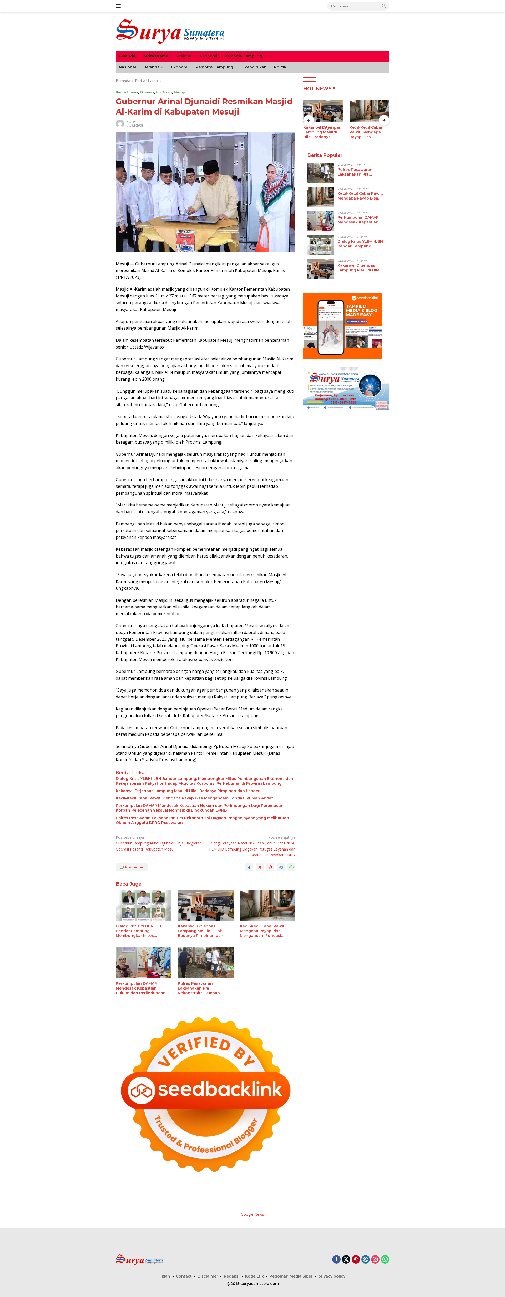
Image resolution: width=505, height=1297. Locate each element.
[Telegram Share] (281, 867)
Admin (131, 122)
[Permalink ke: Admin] (120, 123)
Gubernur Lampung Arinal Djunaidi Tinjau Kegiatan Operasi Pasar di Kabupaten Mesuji (159, 843)
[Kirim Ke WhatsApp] (291, 867)
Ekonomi (208, 56)
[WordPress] (365, 1259)
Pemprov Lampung (243, 56)
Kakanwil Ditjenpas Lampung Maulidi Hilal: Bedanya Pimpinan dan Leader (188, 790)
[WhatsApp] (385, 1259)
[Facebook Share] (249, 867)
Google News (252, 1214)
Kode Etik (254, 1276)
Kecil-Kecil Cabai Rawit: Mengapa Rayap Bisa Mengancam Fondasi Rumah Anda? (194, 798)
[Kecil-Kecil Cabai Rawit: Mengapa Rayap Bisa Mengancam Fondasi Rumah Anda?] (268, 905)
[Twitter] (346, 1259)
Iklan (165, 1276)
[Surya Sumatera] (170, 30)
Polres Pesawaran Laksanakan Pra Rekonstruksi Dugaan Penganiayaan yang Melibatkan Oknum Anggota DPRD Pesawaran (202, 820)
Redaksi (231, 1276)
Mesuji (179, 92)
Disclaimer (208, 1276)
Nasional (184, 56)
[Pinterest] (356, 1259)
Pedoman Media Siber (291, 1276)
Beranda (127, 56)
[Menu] (119, 6)
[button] (384, 6)
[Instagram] (375, 1259)
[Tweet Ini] (260, 867)
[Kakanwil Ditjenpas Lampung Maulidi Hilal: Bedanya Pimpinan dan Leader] (206, 905)
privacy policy (331, 1276)
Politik (280, 67)
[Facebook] (336, 1259)
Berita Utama (155, 56)
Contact (184, 1276)
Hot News (164, 92)
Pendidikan (255, 67)
